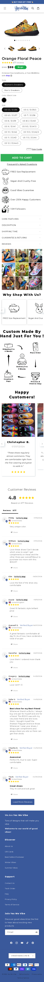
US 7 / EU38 (29, 115)
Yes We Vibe (12, 974)
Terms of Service (12, 905)
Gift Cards (9, 852)
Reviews (6, 244)
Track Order (10, 888)
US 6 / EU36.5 (29, 110)
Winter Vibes (10, 862)
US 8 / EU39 (10, 121)
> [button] (22, 802)
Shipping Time (10, 231)
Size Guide (37, 149)
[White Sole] (10, 100)
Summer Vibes (11, 868)
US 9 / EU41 (10, 126)
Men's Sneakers (12, 90)
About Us (9, 846)
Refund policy (24, 974)
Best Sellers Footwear (14, 857)
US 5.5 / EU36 (10, 110)
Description (9, 225)
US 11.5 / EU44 (30, 138)
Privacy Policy (11, 899)
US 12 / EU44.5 (11, 143)
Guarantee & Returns (14, 237)
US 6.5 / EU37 (10, 115)
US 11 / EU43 (10, 138)
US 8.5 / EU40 (29, 121)
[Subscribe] (36, 932)
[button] (5, 8)
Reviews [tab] (7, 510)
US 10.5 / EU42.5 (31, 132)
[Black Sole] (4, 100)
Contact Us (9, 883)
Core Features (10, 219)
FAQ (7, 894)
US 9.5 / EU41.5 (29, 126)
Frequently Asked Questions (22, 164)
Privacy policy (37, 974)
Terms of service (23, 978)
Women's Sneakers (13, 85)
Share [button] (15, 532)
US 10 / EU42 (10, 132)
